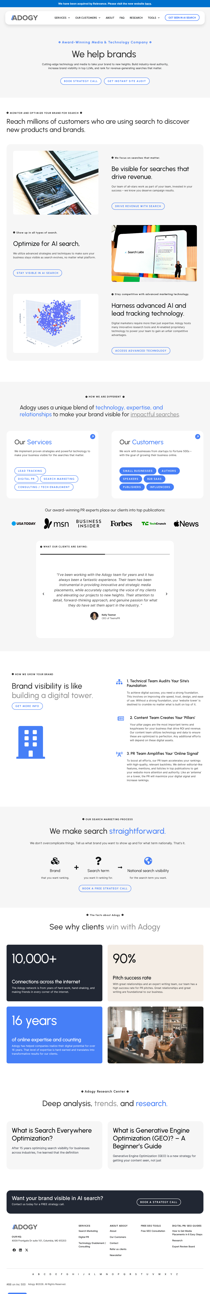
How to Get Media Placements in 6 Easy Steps (187, 1233)
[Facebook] (14, 1250)
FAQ (122, 17)
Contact (114, 1243)
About (110, 17)
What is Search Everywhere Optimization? (52, 1134)
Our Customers (86, 17)
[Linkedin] (20, 1250)
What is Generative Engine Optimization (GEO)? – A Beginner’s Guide (151, 1138)
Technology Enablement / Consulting (92, 1245)
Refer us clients (118, 1249)
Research (136, 17)
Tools (152, 17)
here (148, 3)
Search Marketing (88, 1231)
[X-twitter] (26, 1250)
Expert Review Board (183, 1246)
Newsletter (116, 1255)
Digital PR (84, 1237)
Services (60, 17)
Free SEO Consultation (153, 1231)
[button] (43, 594)
